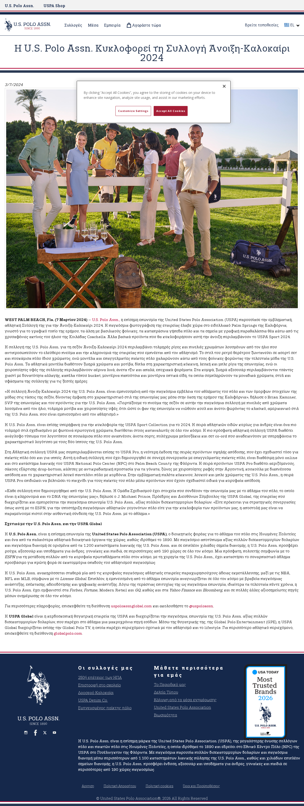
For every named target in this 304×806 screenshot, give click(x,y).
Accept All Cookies (170, 111)
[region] (153, 102)
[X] (45, 732)
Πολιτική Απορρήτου (120, 786)
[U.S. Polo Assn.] (31, 25)
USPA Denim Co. (93, 700)
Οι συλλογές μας (105, 668)
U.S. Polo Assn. (19, 5)
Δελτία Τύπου (166, 692)
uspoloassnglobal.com (131, 606)
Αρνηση (88, 786)
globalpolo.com (68, 634)
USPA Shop (54, 5)
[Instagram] (26, 732)
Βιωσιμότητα (165, 714)
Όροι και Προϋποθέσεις (201, 786)
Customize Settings (133, 111)
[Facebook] (35, 732)
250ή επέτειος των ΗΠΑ (100, 677)
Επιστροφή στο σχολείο (99, 684)
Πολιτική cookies (159, 786)
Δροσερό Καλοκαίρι (96, 692)
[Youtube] (54, 732)
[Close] (224, 86)
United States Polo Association (182, 707)
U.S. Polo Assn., (106, 320)
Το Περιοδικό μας (170, 684)
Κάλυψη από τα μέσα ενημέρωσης (185, 699)
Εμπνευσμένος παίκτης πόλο (105, 707)
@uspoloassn (201, 606)
